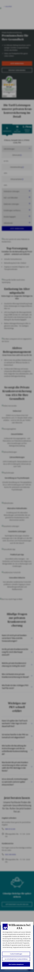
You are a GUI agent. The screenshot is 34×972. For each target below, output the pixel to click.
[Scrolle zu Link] (5, 927)
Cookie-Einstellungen (16, 954)
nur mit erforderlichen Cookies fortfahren (16, 959)
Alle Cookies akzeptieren (16, 964)
